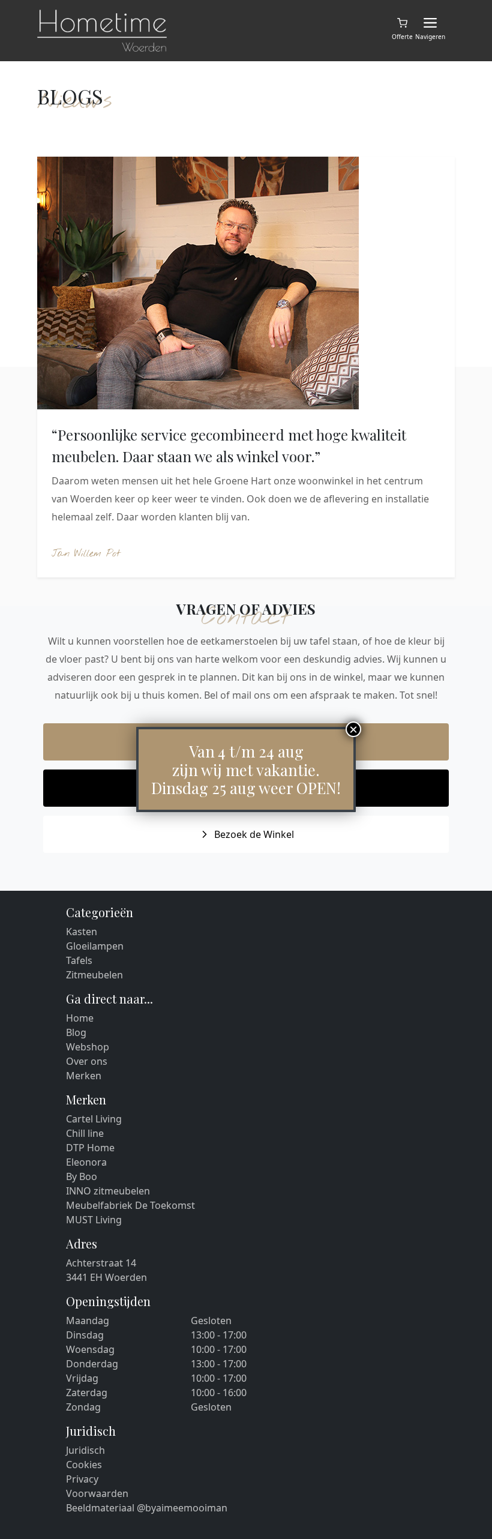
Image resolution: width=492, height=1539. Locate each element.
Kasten (81, 931)
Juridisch (85, 1450)
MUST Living (94, 1219)
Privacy (82, 1479)
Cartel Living (94, 1118)
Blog (76, 1032)
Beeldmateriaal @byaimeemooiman (146, 1507)
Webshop (87, 1046)
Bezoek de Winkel (254, 834)
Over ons (86, 1061)
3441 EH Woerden (106, 1277)
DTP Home (90, 1147)
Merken (83, 1075)
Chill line (85, 1133)
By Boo (81, 1176)
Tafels (79, 960)
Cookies (84, 1464)
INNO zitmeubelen (108, 1190)
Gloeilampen (95, 946)
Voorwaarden (97, 1493)
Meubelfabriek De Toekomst (130, 1205)
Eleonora (86, 1162)
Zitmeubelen (94, 974)
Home (80, 1018)
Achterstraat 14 (101, 1262)
